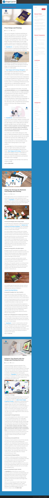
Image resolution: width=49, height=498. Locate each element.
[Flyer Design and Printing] (17, 17)
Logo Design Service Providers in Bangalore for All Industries (39, 23)
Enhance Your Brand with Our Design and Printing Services (14, 359)
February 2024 (36, 95)
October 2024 (36, 89)
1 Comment (12, 362)
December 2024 (36, 86)
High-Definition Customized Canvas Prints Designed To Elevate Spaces (39, 26)
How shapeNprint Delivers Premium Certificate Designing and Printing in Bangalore (39, 29)
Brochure (35, 104)
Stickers (35, 130)
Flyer (35, 117)
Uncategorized (36, 133)
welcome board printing (38, 137)
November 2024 (36, 87)
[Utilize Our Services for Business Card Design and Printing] (17, 179)
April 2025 (36, 84)
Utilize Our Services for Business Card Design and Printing (15, 190)
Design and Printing (37, 111)
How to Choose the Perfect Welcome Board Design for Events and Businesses (39, 20)
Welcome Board (36, 135)
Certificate (36, 109)
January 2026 (36, 71)
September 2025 (37, 76)
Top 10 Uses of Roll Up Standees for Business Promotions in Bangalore (39, 16)
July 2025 (35, 80)
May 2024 (36, 93)
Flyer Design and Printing (13, 28)
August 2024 (36, 91)
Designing (36, 113)
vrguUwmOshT (36, 36)
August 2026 (36, 61)
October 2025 (36, 74)
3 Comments (13, 30)
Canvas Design (36, 107)
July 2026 (35, 63)
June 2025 (36, 82)
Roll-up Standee (36, 128)
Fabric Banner (36, 115)
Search (35, 7)
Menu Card (36, 122)
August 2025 (36, 78)
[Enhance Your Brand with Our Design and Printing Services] (17, 347)
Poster (35, 124)
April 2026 (36, 65)
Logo (35, 120)
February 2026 (36, 69)
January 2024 (36, 97)
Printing (35, 126)
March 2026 (36, 67)
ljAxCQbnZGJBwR (37, 47)
